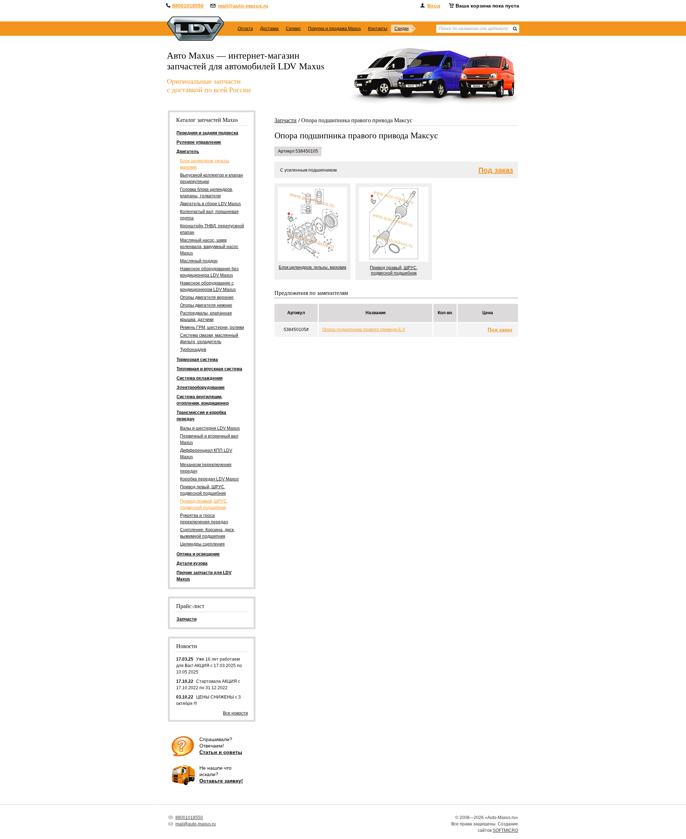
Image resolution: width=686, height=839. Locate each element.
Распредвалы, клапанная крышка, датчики (206, 316)
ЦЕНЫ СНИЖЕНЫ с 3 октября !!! (208, 700)
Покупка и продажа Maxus (334, 28)
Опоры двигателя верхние (207, 297)
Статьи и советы (220, 752)
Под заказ (495, 170)
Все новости (235, 713)
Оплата (245, 28)
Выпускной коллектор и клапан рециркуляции (211, 178)
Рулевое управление (199, 142)
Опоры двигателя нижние (206, 305)
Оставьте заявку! (221, 781)
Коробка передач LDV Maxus (209, 479)
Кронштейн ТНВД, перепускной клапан (212, 229)
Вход (433, 6)
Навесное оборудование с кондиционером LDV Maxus (208, 286)
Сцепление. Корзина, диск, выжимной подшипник (207, 533)
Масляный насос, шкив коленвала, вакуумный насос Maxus (209, 247)
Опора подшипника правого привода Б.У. (364, 329)
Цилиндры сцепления (202, 544)
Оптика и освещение (198, 554)
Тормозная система (197, 359)
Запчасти (285, 120)
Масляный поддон (199, 260)
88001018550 (188, 6)
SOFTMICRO (505, 830)
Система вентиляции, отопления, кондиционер (203, 400)
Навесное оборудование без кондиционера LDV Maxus (209, 272)
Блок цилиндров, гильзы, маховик (205, 164)
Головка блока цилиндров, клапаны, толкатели (206, 192)
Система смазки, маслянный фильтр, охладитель (209, 338)
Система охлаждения (200, 378)
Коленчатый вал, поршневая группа (209, 215)
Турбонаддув (193, 349)
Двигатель (188, 151)
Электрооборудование (201, 387)
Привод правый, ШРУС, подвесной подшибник (204, 504)
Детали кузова (192, 563)
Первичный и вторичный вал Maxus (209, 439)
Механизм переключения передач (206, 468)
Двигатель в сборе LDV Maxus (210, 203)
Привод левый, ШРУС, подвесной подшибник (203, 490)
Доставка (269, 28)
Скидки (401, 28)
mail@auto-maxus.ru (243, 6)
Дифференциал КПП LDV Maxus (206, 453)
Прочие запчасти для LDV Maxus (204, 576)
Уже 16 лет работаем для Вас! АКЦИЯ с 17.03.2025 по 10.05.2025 (209, 666)
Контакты (377, 28)
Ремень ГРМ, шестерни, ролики (212, 327)
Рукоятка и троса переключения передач (204, 518)
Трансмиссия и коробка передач (201, 415)
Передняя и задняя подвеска (207, 132)
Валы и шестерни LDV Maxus (210, 428)
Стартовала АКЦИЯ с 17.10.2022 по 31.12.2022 (208, 684)
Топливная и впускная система (209, 368)
